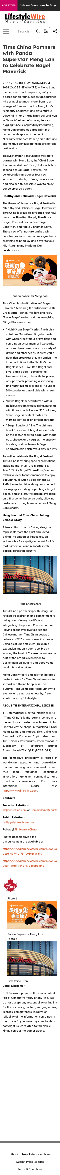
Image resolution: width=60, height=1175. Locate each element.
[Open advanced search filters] (46, 31)
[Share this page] (55, 31)
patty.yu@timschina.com (18, 822)
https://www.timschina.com (20, 790)
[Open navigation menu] (6, 31)
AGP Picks (9, 5)
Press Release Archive (36, 1154)
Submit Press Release (30, 1161)
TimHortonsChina (25, 829)
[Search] (38, 31)
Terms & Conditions (30, 1169)
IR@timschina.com (14, 810)
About (14, 1154)
